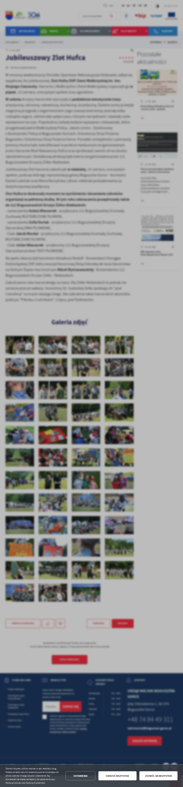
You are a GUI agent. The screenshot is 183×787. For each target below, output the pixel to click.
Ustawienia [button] (80, 776)
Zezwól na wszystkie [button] (158, 776)
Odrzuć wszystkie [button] (117, 776)
